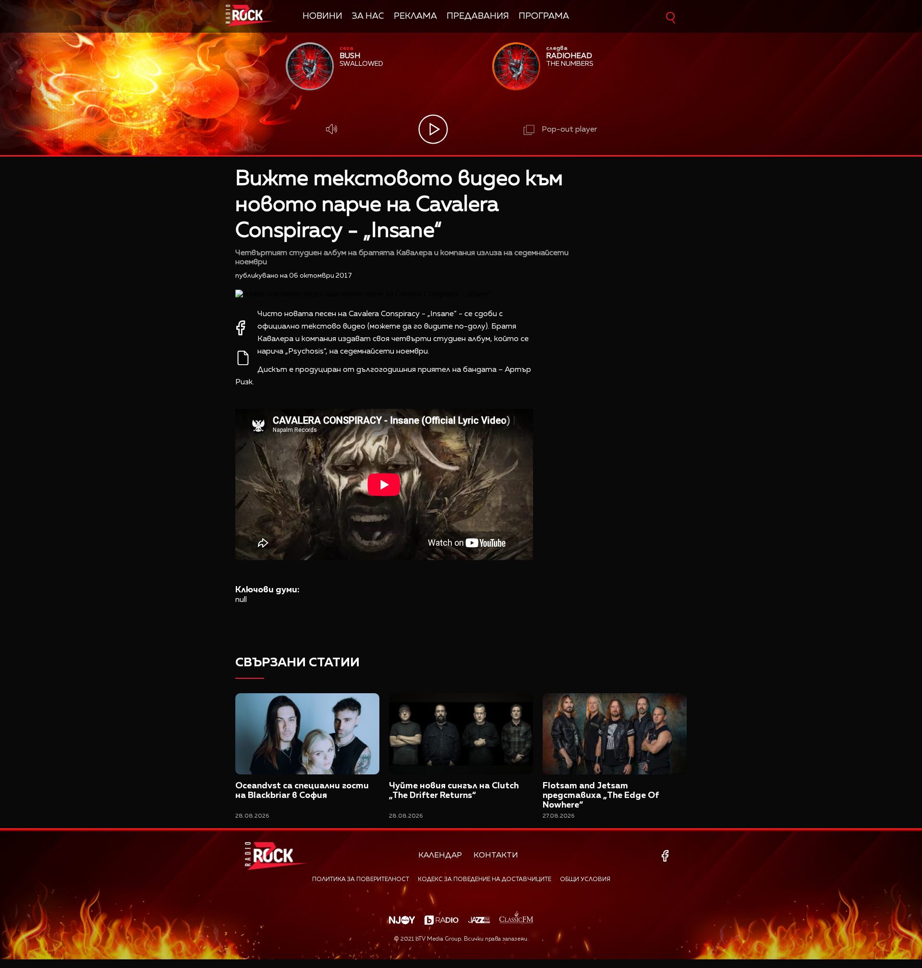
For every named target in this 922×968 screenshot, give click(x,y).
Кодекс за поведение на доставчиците (484, 879)
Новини (322, 16)
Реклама (415, 16)
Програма (544, 16)
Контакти (495, 855)
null (241, 600)
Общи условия (585, 879)
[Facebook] (666, 855)
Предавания (478, 16)
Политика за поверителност (360, 879)
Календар (440, 855)
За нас (368, 16)
